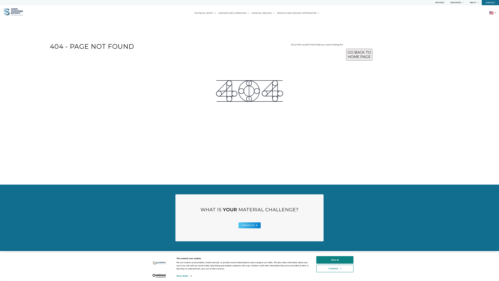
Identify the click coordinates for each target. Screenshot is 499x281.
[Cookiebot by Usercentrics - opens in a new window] (159, 276)
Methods (439, 3)
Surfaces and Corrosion (232, 13)
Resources (456, 3)
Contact (490, 2)
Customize (333, 268)
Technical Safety (203, 13)
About (473, 3)
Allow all (335, 260)
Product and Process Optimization (296, 13)
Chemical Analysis (261, 13)
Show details (182, 276)
